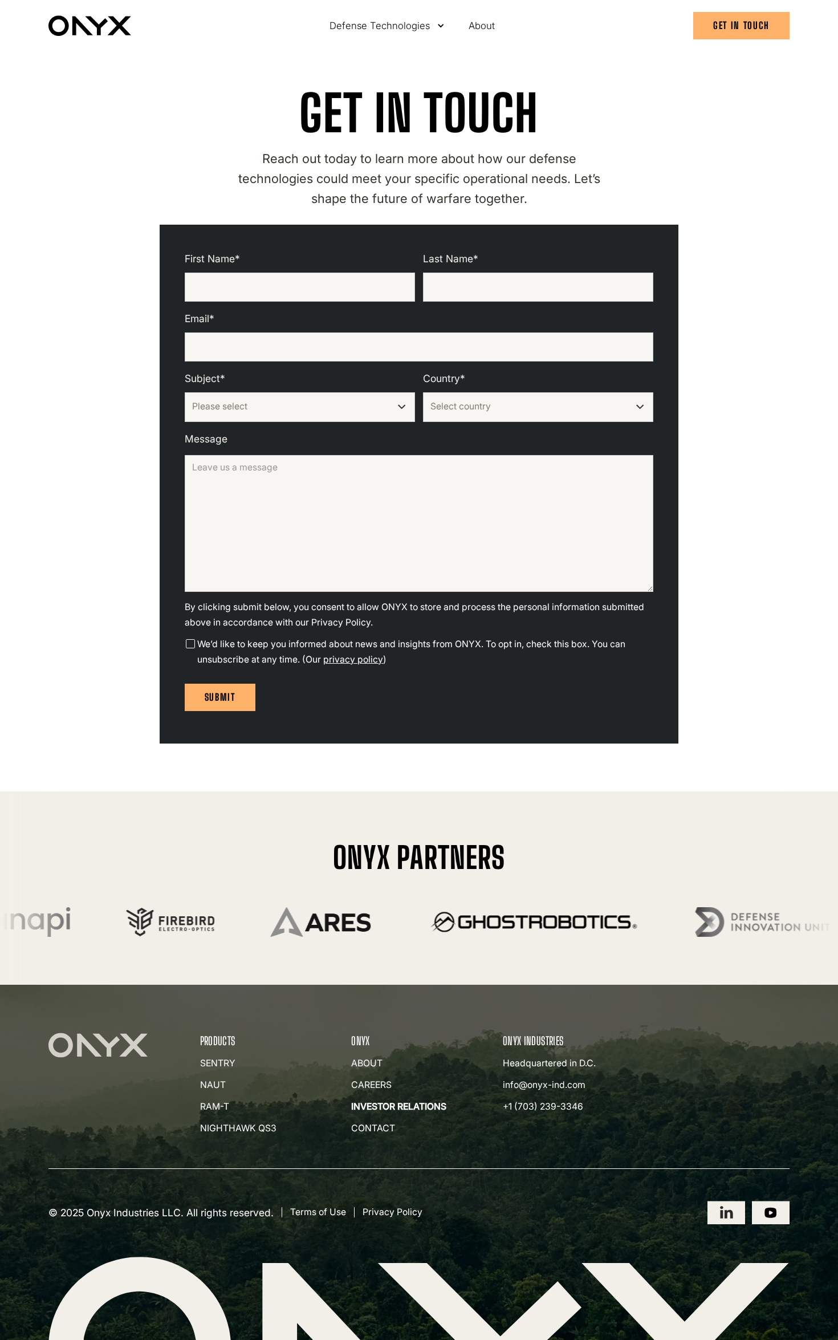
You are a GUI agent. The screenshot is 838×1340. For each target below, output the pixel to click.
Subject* (205, 378)
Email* (199, 318)
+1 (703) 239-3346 (543, 1106)
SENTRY (217, 1063)
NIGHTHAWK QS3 (238, 1128)
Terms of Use (318, 1212)
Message (206, 439)
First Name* (212, 259)
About (482, 25)
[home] (89, 25)
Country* (444, 378)
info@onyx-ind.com (544, 1084)
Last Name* (450, 259)
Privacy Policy (392, 1212)
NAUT (213, 1084)
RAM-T (214, 1106)
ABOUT (367, 1063)
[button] (387, 25)
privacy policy (353, 659)
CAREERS (371, 1084)
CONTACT (373, 1128)
